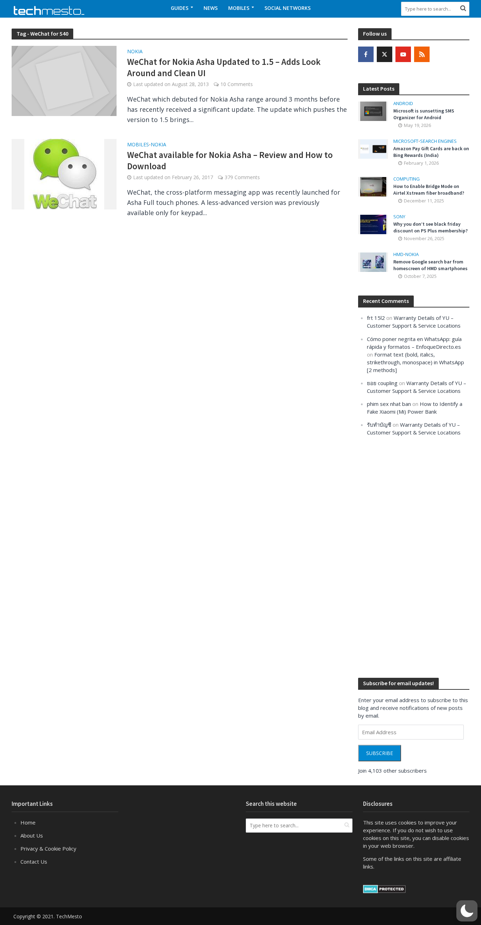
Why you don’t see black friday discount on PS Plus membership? (430, 227)
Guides (179, 8)
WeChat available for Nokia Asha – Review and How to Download (230, 160)
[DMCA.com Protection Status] (384, 888)
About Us (31, 835)
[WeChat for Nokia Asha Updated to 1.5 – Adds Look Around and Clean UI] (64, 80)
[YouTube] (403, 54)
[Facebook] (366, 54)
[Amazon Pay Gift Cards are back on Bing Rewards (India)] (373, 148)
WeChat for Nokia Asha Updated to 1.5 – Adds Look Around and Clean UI (223, 67)
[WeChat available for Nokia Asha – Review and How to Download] (64, 173)
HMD (398, 254)
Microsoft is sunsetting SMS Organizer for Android (423, 114)
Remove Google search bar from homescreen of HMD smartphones (430, 265)
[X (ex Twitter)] (384, 54)
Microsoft (405, 141)
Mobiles (238, 8)
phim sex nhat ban (389, 403)
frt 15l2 (376, 317)
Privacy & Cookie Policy (48, 848)
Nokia (135, 52)
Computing (406, 179)
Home (28, 822)
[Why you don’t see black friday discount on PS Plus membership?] (373, 223)
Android (403, 104)
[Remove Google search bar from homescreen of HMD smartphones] (373, 261)
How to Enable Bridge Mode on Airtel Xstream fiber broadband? (428, 189)
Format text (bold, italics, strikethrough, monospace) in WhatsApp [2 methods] (415, 362)
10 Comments (236, 84)
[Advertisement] (411, 556)
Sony (399, 217)
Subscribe (379, 753)
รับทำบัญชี (379, 424)
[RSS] (422, 54)
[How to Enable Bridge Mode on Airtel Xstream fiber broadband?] (373, 186)
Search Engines (438, 141)
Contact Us (33, 861)
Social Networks (287, 8)
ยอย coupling (382, 383)
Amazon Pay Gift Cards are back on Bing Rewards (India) (431, 151)
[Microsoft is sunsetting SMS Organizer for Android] (373, 110)
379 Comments (242, 177)
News (211, 8)
